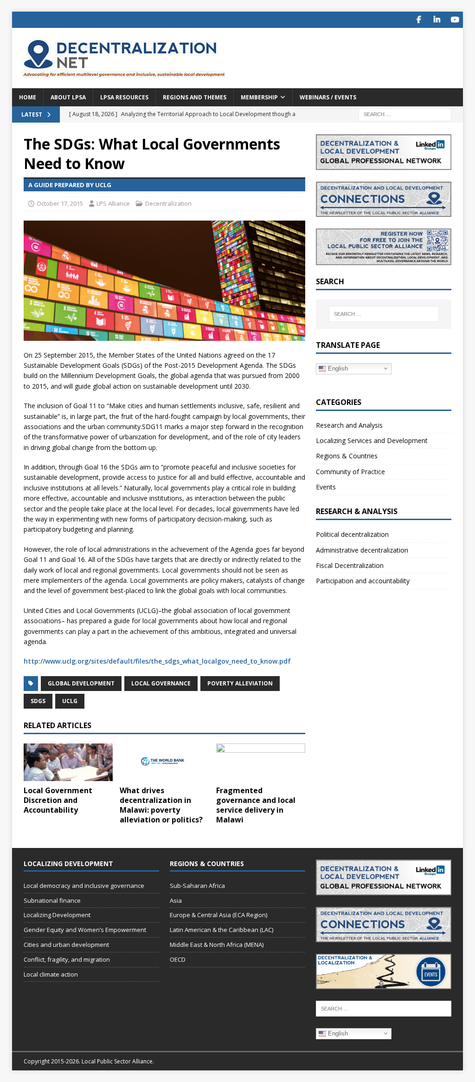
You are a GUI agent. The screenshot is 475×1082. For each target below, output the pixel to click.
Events (326, 486)
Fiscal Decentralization (350, 565)
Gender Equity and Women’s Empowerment (85, 930)
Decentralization (168, 203)
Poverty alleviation (240, 683)
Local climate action (51, 974)
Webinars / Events (328, 97)
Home (27, 97)
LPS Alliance (113, 203)
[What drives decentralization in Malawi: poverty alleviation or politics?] (164, 762)
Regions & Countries (347, 455)
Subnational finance (52, 900)
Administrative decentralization (362, 550)
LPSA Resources (124, 97)
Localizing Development (57, 915)
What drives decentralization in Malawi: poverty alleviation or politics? (161, 804)
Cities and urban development (66, 944)
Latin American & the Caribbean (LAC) (221, 930)
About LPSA (68, 97)
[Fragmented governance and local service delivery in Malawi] (260, 762)
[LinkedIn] (437, 20)
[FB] (419, 20)
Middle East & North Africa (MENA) (216, 944)
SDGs (38, 701)
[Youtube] (455, 20)
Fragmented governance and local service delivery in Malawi (255, 804)
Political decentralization (352, 534)
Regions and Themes (194, 97)
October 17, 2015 (60, 203)
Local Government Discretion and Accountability (58, 800)
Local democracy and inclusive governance (84, 885)
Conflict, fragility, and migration (67, 959)
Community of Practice (350, 471)
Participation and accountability (363, 580)
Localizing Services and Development (372, 440)
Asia (176, 900)
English (337, 368)
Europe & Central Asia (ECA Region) (218, 915)
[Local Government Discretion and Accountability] (68, 762)
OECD (178, 959)
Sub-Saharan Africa (197, 885)
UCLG (69, 701)
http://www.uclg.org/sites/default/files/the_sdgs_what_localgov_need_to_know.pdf (157, 661)
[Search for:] (405, 113)
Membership (259, 97)
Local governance (161, 683)
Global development (81, 683)
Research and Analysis (349, 425)
